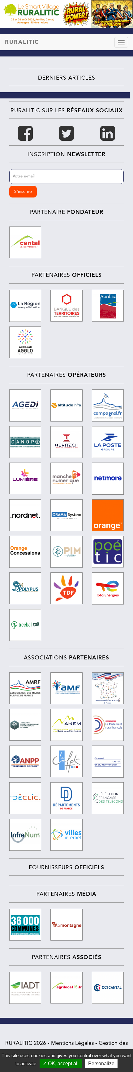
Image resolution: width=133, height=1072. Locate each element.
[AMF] (66, 688)
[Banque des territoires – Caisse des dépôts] (66, 306)
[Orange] (108, 515)
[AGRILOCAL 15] (66, 987)
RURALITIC (22, 42)
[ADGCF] (25, 725)
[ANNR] (108, 725)
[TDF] (66, 588)
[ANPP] (25, 762)
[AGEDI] (25, 405)
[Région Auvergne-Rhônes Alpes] (25, 306)
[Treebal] (25, 625)
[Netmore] (108, 479)
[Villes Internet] (66, 835)
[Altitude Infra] (66, 405)
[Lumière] (25, 478)
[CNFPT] (66, 761)
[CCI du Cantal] (108, 988)
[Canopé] (25, 442)
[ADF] (66, 798)
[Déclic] (25, 798)
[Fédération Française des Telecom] (108, 798)
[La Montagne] (66, 925)
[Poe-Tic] (108, 551)
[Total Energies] (108, 588)
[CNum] (108, 762)
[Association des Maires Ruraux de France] (25, 688)
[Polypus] (25, 588)
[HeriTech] (66, 442)
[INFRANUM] (25, 834)
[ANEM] (66, 725)
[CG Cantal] (25, 242)
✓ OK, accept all (61, 1063)
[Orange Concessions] (25, 552)
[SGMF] (108, 688)
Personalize (101, 1063)
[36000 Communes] (25, 925)
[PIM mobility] (66, 552)
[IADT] (25, 987)
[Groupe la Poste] (108, 442)
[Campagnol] (108, 405)
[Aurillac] (108, 306)
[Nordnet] (25, 515)
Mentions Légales (72, 1043)
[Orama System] (66, 515)
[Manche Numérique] (66, 478)
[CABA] (25, 342)
